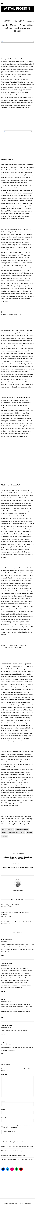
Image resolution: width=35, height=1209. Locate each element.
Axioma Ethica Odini (7, 829)
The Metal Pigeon (7, 963)
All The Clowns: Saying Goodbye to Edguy (12, 1142)
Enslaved (21, 20)
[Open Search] (33, 3)
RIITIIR (22, 832)
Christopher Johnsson (22, 829)
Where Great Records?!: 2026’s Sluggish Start (13, 1150)
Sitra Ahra (29, 832)
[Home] (17, 11)
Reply (3, 955)
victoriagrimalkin (6, 939)
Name (3, 1101)
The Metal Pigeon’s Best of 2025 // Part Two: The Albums (17, 1159)
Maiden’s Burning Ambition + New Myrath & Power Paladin (17, 1146)
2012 (15, 20)
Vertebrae (4, 836)
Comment (4, 1074)
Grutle (4, 832)
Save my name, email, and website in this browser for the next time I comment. (17, 1126)
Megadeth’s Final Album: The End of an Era (13, 1155)
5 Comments (30, 21)
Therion (18, 21)
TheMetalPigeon (17, 890)
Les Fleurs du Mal (13, 832)
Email (3, 1109)
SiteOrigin (28, 1203)
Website (3, 1117)
